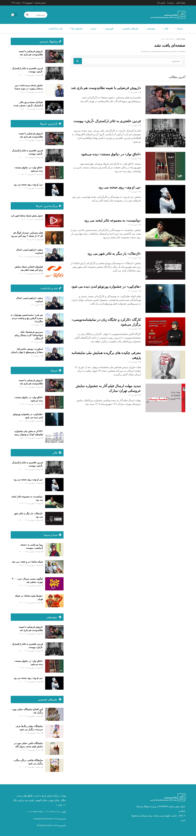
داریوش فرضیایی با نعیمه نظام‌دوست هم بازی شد (106, 88)
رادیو (94, 28)
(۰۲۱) (47, 812)
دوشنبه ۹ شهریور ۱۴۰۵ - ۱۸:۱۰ (30, 421)
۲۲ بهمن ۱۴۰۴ (36, 305)
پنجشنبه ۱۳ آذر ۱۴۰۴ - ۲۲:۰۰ (31, 239)
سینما (180, 28)
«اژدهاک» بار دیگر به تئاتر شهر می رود (114, 253)
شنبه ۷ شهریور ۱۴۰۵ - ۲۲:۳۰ (31, 109)
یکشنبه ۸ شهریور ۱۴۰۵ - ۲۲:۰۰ (30, 551)
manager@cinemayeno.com (45, 818)
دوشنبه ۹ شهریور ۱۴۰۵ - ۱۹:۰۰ (30, 520)
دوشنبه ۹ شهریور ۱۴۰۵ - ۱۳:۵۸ (30, 438)
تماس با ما (161, 3)
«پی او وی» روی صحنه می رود (119, 187)
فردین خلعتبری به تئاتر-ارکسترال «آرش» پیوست (107, 121)
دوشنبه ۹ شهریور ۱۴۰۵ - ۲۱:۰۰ (30, 75)
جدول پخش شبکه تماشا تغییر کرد (27, 215)
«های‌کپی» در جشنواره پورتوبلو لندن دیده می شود (106, 286)
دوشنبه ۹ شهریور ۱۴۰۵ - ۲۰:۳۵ (30, 174)
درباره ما (170, 3)
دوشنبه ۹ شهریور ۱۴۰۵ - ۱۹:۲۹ (30, 503)
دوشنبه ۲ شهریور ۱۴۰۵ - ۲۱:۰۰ (30, 767)
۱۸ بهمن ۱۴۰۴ (36, 325)
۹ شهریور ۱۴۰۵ (133, 92)
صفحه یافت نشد (167, 39)
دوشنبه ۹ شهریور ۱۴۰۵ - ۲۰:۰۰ (30, 188)
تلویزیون (109, 28)
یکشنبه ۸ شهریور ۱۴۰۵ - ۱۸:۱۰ (30, 585)
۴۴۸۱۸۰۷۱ (55, 812)
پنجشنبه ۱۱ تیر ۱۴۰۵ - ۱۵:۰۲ (31, 219)
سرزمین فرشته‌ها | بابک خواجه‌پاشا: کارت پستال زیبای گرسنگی (28, 335)
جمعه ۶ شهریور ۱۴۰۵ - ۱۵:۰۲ (30, 750)
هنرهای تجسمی (130, 28)
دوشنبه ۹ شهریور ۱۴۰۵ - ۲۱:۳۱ (30, 58)
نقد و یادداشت (55, 28)
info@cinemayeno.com (47, 825)
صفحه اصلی (180, 3)
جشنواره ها (77, 28)
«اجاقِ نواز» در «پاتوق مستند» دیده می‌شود (111, 154)
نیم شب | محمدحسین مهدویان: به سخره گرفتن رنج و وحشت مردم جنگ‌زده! (27, 318)
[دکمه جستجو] (28, 15)
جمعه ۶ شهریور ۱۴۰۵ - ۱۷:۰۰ (30, 733)
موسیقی (151, 28)
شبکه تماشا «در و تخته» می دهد (27, 562)
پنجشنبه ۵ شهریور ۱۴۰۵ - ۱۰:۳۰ (30, 273)
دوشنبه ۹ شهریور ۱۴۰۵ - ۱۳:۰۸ (30, 716)
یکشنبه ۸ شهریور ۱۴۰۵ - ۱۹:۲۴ (30, 565)
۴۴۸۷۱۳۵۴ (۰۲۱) (35, 812)
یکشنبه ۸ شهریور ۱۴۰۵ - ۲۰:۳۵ (30, 92)
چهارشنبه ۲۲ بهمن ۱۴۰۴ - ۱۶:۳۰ (30, 256)
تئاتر (166, 28)
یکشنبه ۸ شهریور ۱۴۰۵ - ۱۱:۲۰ (30, 602)
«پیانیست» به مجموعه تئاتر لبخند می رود (112, 220)
